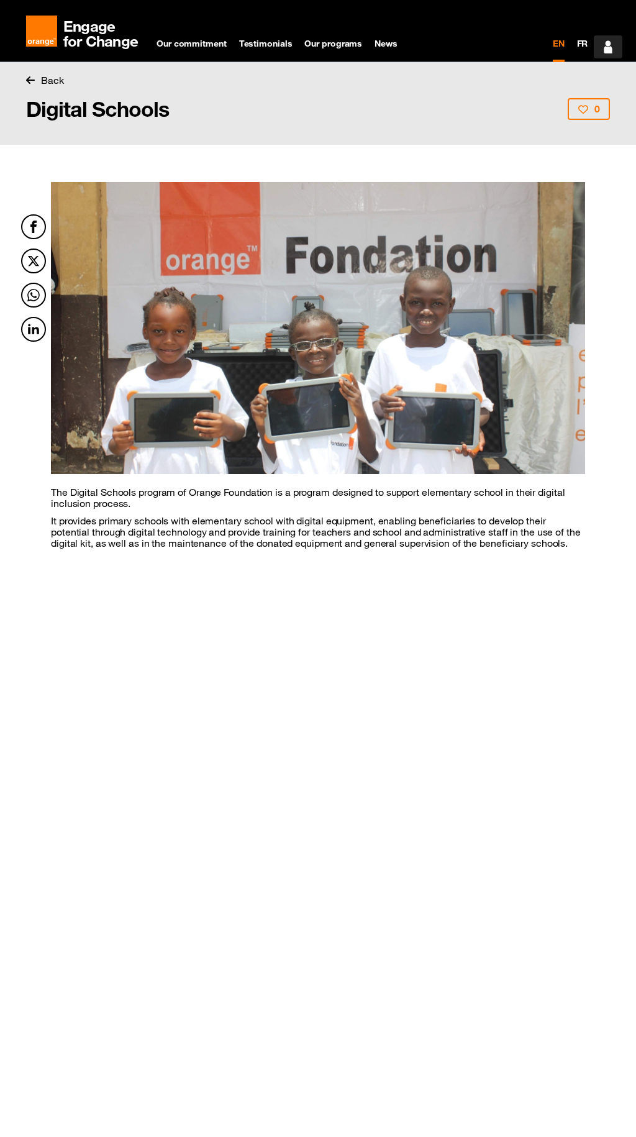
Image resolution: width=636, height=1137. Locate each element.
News (386, 43)
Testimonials (266, 43)
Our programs (333, 43)
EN (559, 43)
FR (582, 43)
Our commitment (192, 43)
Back (52, 80)
